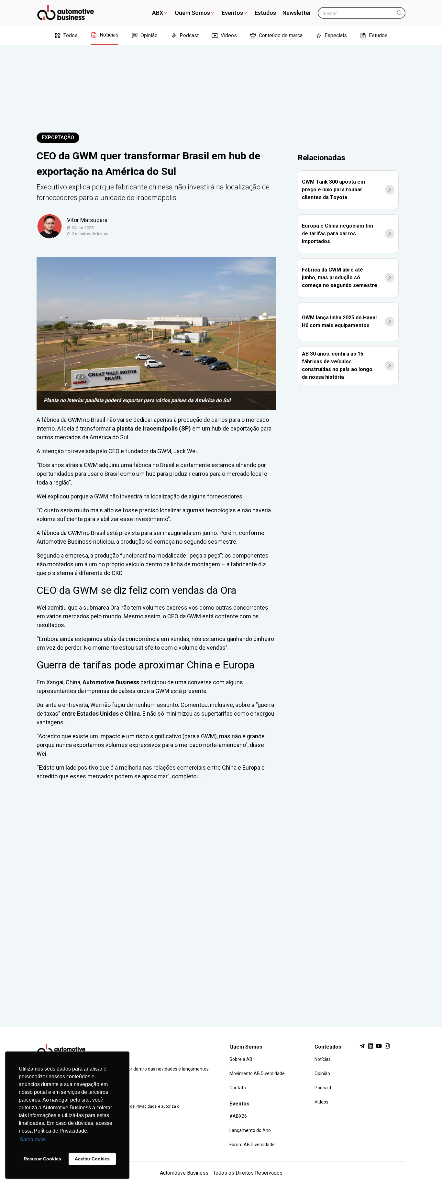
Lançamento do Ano (250, 1130)
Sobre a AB (240, 1059)
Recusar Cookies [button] (42, 1158)
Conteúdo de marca (281, 35)
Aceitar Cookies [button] (92, 1158)
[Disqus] (221, 897)
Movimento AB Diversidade (257, 1073)
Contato (237, 1087)
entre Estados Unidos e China (100, 713)
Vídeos (229, 35)
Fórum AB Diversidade (252, 1144)
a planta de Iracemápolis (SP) (151, 428)
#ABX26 (238, 1116)
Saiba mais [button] (33, 1139)
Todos (70, 35)
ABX (157, 12)
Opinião (149, 35)
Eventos (232, 12)
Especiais (336, 35)
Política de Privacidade (136, 1106)
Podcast (189, 35)
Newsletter (296, 12)
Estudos (265, 12)
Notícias (109, 35)
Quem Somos (192, 12)
